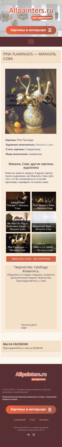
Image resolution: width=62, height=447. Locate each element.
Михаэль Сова (44, 144)
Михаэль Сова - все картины (31, 258)
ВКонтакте (28, 434)
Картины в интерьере (28, 29)
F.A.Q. (32, 419)
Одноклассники (34, 434)
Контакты (44, 419)
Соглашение (20, 419)
